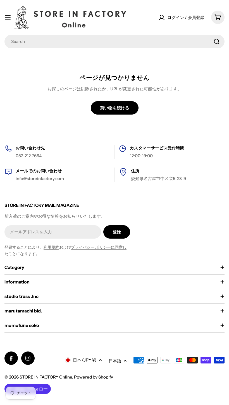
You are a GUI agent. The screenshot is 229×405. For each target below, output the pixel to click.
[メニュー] (7, 17)
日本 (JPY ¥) (84, 360)
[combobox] (114, 41)
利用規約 (51, 247)
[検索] (216, 41)
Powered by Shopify (93, 377)
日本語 (115, 360)
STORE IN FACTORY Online (46, 377)
